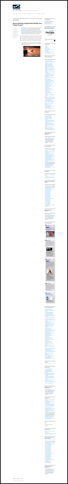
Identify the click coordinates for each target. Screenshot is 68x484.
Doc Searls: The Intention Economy (49, 80)
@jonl (16, 13)
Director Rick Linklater (47, 79)
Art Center (17, 30)
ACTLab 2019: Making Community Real (49, 49)
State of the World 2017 (47, 200)
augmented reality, (24, 29)
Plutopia (48, 227)
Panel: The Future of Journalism (48, 100)
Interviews (43, 13)
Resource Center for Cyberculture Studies (49, 373)
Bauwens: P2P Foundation (48, 137)
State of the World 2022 (47, 204)
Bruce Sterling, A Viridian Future (48, 63)
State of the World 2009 (48, 448)
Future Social (46, 176)
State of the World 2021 (47, 203)
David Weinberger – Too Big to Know (49, 75)
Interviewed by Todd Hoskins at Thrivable (50, 159)
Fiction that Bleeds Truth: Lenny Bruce (49, 53)
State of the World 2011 (47, 195)
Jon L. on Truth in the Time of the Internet (50, 433)
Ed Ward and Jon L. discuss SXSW (49, 333)
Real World (16, 36)
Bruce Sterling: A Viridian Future (48, 186)
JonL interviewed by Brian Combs (49, 164)
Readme (14, 36)
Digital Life (46, 119)
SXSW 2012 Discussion (47, 105)
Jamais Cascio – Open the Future (48, 88)
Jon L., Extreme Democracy (48, 92)
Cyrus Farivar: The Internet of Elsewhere (49, 74)
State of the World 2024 (47, 206)
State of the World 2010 (47, 194)
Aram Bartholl (14, 30)
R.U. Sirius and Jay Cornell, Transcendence (50, 351)
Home (14, 13)
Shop (45, 424)
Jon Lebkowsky (17, 9)
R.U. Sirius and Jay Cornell (48, 363)
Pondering (46, 46)
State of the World (38, 13)
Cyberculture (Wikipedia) (48, 370)
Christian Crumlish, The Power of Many (49, 66)
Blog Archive (24, 13)
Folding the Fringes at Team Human (49, 154)
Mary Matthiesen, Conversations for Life (49, 348)
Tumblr (46, 425)
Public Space (17, 35)
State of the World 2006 (48, 191)
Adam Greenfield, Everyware (48, 60)
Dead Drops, (30, 31)
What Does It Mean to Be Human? (49, 127)
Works (33, 13)
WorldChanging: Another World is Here (49, 108)
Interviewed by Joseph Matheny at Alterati (50, 408)
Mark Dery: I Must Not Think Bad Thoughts (50, 97)
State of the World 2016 (47, 454)
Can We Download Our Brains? (48, 116)
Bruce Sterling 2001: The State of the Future (50, 185)
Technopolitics (47, 50)
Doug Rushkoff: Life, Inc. (48, 331)
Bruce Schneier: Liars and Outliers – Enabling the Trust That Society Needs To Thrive (50, 62)
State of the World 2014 (47, 197)
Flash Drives (16, 33)
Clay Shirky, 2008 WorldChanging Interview (50, 68)
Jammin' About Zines (47, 89)
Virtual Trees (46, 47)
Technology (16, 29)
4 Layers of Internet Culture (48, 115)
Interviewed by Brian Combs (48, 157)
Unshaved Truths (29, 13)
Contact (19, 13)
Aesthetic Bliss (14, 28)
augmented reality (15, 31)
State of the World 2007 (47, 192)
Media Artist (14, 35)
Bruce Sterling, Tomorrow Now (48, 313)
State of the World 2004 (47, 190)
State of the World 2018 (47, 201)
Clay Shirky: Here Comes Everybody (49, 69)
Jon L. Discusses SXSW (47, 91)
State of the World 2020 (47, 202)
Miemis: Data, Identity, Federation (49, 138)
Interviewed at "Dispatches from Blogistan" (50, 156)
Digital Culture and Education (48, 118)
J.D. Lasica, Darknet (47, 337)
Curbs (13, 32)
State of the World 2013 (47, 451)
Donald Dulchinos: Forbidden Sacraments (50, 81)
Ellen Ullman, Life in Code (48, 334)
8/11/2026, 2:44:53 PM (48, 293)
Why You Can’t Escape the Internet (49, 129)
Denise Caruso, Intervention (48, 328)
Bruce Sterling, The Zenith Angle (49, 64)
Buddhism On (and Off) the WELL (49, 65)
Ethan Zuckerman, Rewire (48, 85)
